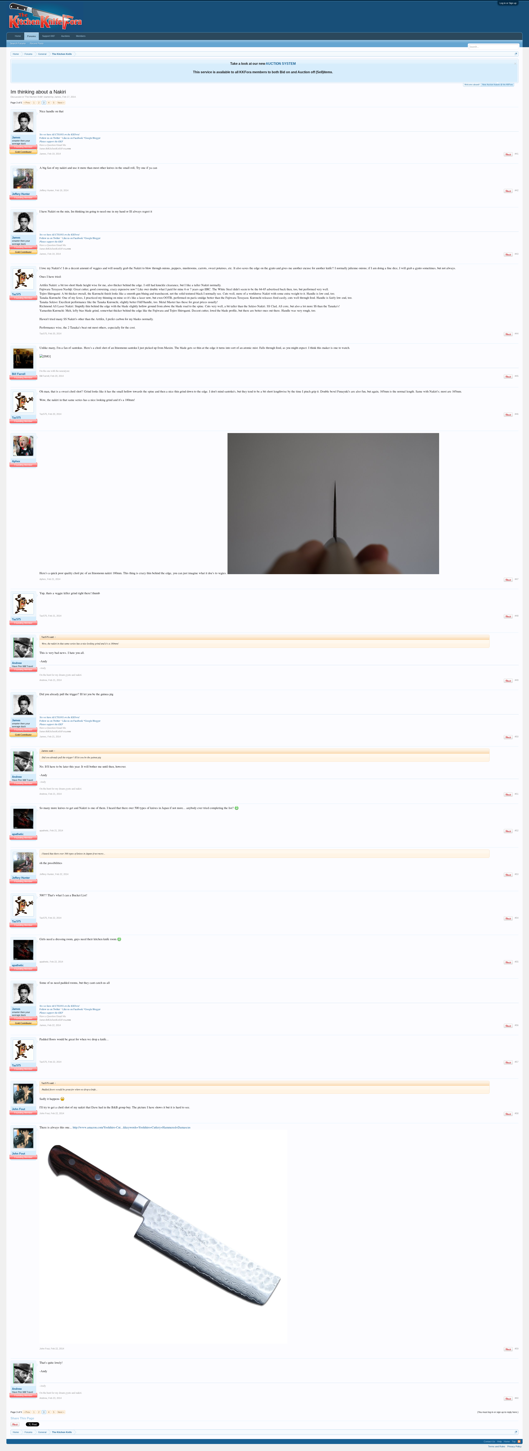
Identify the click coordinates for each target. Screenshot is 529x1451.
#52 (516, 830)
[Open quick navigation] (516, 54)
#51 (516, 794)
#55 (516, 961)
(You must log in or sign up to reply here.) (497, 1412)
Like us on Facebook (72, 137)
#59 (516, 1348)
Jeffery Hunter (21, 194)
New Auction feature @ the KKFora (497, 85)
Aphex (16, 461)
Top (514, 1441)
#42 (516, 190)
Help (499, 1441)
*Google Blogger (91, 137)
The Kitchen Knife (34, 97)
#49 (516, 680)
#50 (516, 736)
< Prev (27, 102)
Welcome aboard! (472, 85)
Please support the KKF (51, 141)
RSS (519, 1441)
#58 (516, 1113)
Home (18, 36)
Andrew (17, 663)
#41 (516, 153)
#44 (516, 333)
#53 (516, 874)
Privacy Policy (514, 1446)
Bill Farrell (18, 374)
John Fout (18, 1109)
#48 (516, 615)
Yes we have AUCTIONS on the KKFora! (59, 134)
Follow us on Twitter (49, 137)
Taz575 (16, 294)
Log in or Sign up (508, 3)
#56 (516, 1025)
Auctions (65, 36)
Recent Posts (37, 43)
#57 (516, 1062)
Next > (61, 102)
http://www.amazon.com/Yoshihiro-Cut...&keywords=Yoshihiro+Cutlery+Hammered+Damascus (132, 1127)
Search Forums (18, 43)
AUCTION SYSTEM (281, 63)
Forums (31, 36)
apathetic (18, 834)
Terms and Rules (496, 1446)
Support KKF (48, 36)
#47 (516, 579)
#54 (516, 918)
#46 (516, 414)
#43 (516, 254)
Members (81, 36)
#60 (516, 1398)
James (57, 97)
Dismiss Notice (515, 63)
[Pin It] (508, 154)
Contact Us (489, 1441)
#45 (516, 376)
